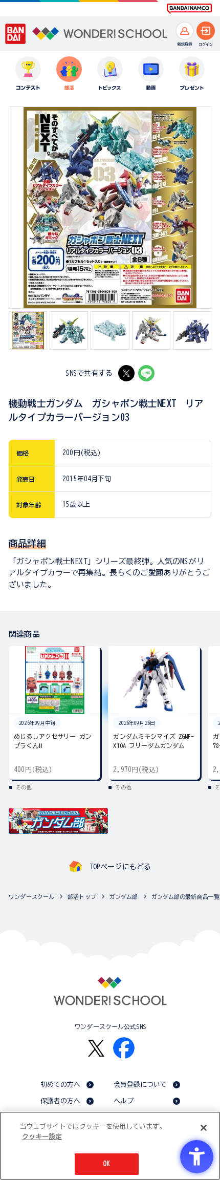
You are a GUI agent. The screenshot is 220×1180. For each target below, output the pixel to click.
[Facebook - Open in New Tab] (124, 1048)
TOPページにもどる (120, 866)
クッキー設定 (42, 1136)
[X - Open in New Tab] (126, 373)
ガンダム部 (123, 896)
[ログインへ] (205, 31)
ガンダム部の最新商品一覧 (185, 896)
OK (106, 1164)
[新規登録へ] (184, 31)
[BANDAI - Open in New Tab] (15, 34)
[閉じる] (203, 1128)
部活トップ (82, 896)
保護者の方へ (60, 1101)
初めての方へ (60, 1084)
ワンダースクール (31, 896)
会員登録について (140, 1084)
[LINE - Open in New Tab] (146, 373)
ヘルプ (124, 1101)
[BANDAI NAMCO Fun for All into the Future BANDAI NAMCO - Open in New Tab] (189, 9)
